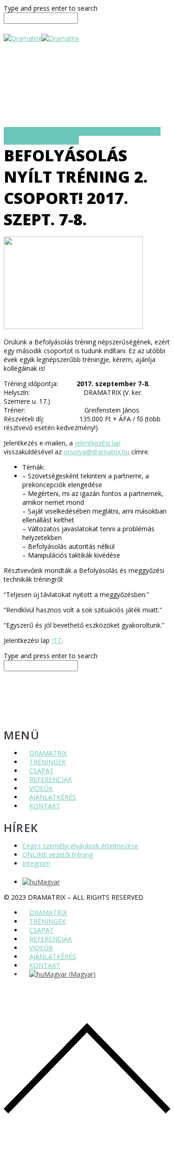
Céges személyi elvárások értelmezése (80, 845)
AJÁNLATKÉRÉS (52, 797)
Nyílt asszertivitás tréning (41, 140)
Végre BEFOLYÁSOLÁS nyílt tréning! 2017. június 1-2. (82, 131)
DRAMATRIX (48, 753)
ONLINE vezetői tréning (57, 854)
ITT (57, 640)
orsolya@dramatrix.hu (96, 451)
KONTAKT (44, 805)
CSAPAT (41, 770)
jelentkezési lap (98, 443)
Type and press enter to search (50, 8)
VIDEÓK (41, 788)
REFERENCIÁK (50, 779)
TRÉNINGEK (47, 761)
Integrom (36, 863)
